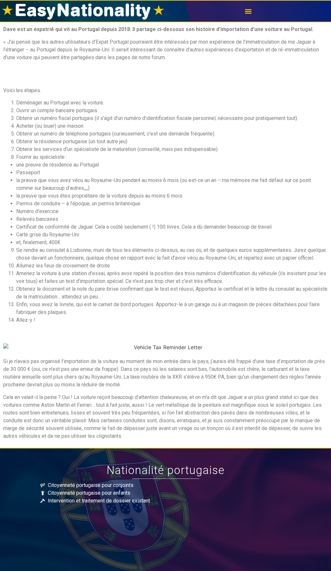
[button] (248, 11)
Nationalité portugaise (165, 470)
